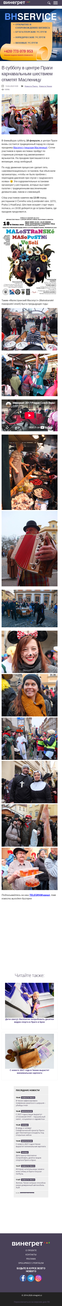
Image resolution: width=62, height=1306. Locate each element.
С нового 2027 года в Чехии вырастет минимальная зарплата (29, 1071)
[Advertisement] (31, 937)
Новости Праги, (31, 86)
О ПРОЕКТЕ (31, 1250)
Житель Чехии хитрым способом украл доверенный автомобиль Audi (31, 1185)
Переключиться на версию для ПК (32, 1301)
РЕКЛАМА (31, 1258)
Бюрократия (27, 1111)
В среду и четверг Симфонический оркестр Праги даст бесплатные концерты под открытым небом (30, 1131)
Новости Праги (28, 1098)
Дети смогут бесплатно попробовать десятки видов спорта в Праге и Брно (29, 1020)
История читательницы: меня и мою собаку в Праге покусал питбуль (30, 1171)
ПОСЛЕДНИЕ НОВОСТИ (28, 1090)
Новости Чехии (45, 86)
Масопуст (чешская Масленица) (30, 147)
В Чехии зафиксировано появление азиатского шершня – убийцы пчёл (31, 1103)
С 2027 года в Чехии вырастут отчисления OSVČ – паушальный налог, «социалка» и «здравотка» (30, 1116)
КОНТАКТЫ (31, 1254)
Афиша (25, 1125)
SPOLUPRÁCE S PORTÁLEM (31, 1263)
